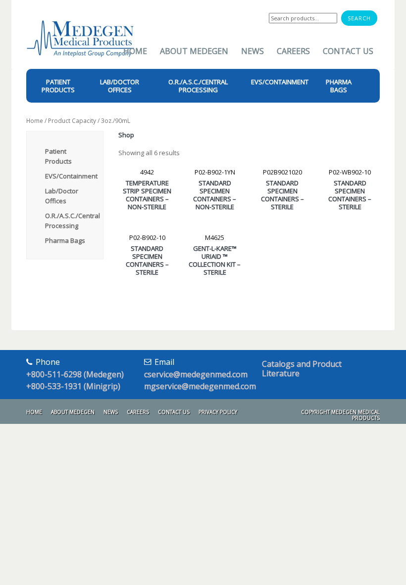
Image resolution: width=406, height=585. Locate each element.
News (252, 51)
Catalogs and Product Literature (302, 368)
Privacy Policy (218, 412)
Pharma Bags (65, 240)
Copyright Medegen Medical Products (340, 415)
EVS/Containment (71, 176)
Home (135, 51)
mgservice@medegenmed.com (200, 386)
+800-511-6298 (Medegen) (75, 374)
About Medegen (194, 51)
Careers (293, 51)
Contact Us (348, 51)
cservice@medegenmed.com (196, 374)
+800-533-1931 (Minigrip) (73, 386)
